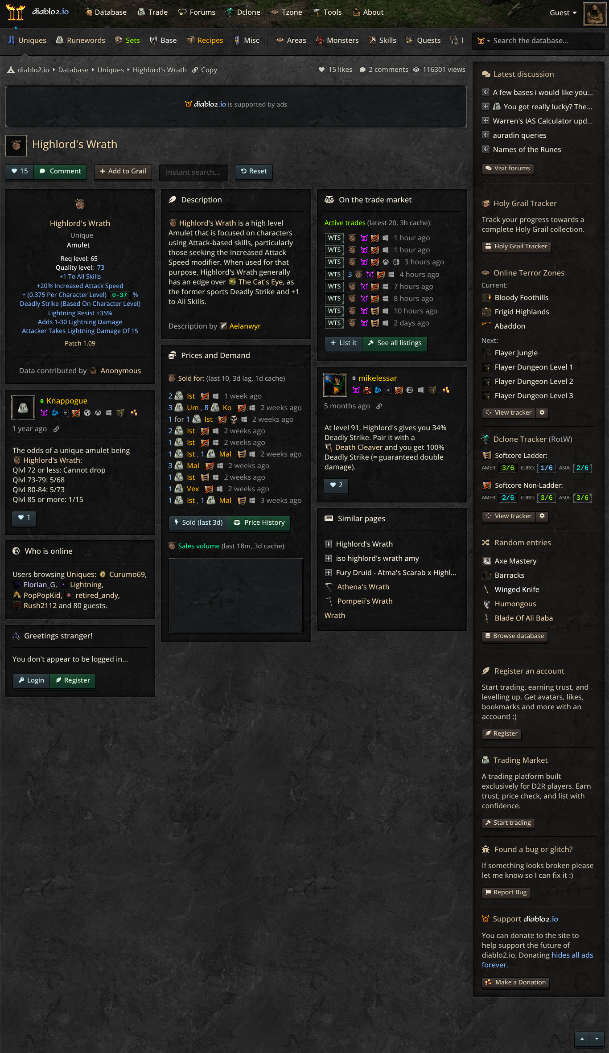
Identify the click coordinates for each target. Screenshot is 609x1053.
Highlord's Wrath (159, 70)
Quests (427, 40)
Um (193, 407)
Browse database (518, 636)
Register (77, 679)
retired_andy (96, 595)
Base (168, 40)
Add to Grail (127, 170)
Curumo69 (127, 574)
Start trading (512, 823)
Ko (227, 407)
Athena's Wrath (363, 587)
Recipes (209, 40)
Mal (225, 454)
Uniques (31, 40)
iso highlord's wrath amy (377, 558)
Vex (193, 489)
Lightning (86, 584)
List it (347, 342)
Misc (250, 40)
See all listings (399, 342)
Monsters (342, 40)
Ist (191, 396)
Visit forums (512, 168)
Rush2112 (40, 605)
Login (35, 679)
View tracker (513, 412)
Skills (387, 40)
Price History (263, 522)
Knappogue (66, 400)
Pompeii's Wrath (364, 601)
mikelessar (377, 378)
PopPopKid (42, 595)
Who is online (49, 551)
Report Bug (510, 892)
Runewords (85, 40)
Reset (258, 170)
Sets (132, 40)
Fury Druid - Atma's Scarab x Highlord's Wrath (413, 572)
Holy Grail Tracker (520, 246)
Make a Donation (520, 982)
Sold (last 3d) (202, 522)
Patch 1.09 (80, 343)
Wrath (335, 615)
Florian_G (39, 584)
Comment (64, 170)
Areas (295, 40)
